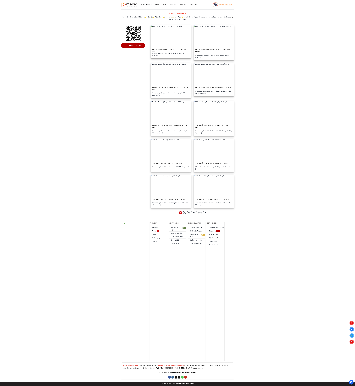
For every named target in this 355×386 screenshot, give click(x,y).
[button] (199, 5)
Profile (156, 4)
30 (200, 212)
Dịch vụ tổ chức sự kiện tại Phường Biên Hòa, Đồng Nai (213, 87)
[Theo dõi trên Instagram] (172, 377)
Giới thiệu (149, 4)
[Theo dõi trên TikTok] (176, 377)
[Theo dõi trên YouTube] (185, 377)
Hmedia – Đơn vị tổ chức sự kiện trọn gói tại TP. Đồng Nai (170, 88)
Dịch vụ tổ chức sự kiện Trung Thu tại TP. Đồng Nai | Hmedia (212, 50)
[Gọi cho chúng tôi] (182, 377)
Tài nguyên (182, 4)
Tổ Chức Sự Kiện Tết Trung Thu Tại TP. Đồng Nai (168, 199)
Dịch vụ (164, 4)
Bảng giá (173, 4)
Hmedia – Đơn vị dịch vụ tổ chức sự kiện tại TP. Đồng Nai (169, 126)
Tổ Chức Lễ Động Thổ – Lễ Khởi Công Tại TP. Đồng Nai (212, 126)
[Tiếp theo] (204, 212)
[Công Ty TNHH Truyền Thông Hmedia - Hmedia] (129, 5)
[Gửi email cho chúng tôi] (179, 377)
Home (143, 4)
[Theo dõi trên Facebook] (169, 377)
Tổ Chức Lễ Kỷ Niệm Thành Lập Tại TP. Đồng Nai (211, 163)
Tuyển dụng (193, 4)
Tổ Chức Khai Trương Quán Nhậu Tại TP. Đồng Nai (212, 199)
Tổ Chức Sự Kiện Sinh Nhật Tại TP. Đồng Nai (167, 163)
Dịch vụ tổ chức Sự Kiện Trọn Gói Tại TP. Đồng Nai (169, 49)
